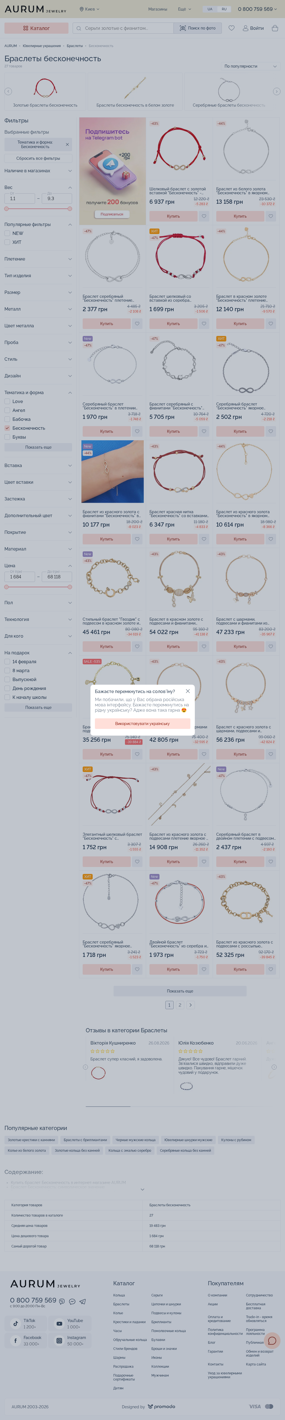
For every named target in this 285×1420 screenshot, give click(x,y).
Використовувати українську (142, 723)
